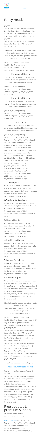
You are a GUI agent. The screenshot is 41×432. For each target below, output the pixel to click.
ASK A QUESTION (10, 420)
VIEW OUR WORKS (15, 367)
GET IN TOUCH (27, 367)
